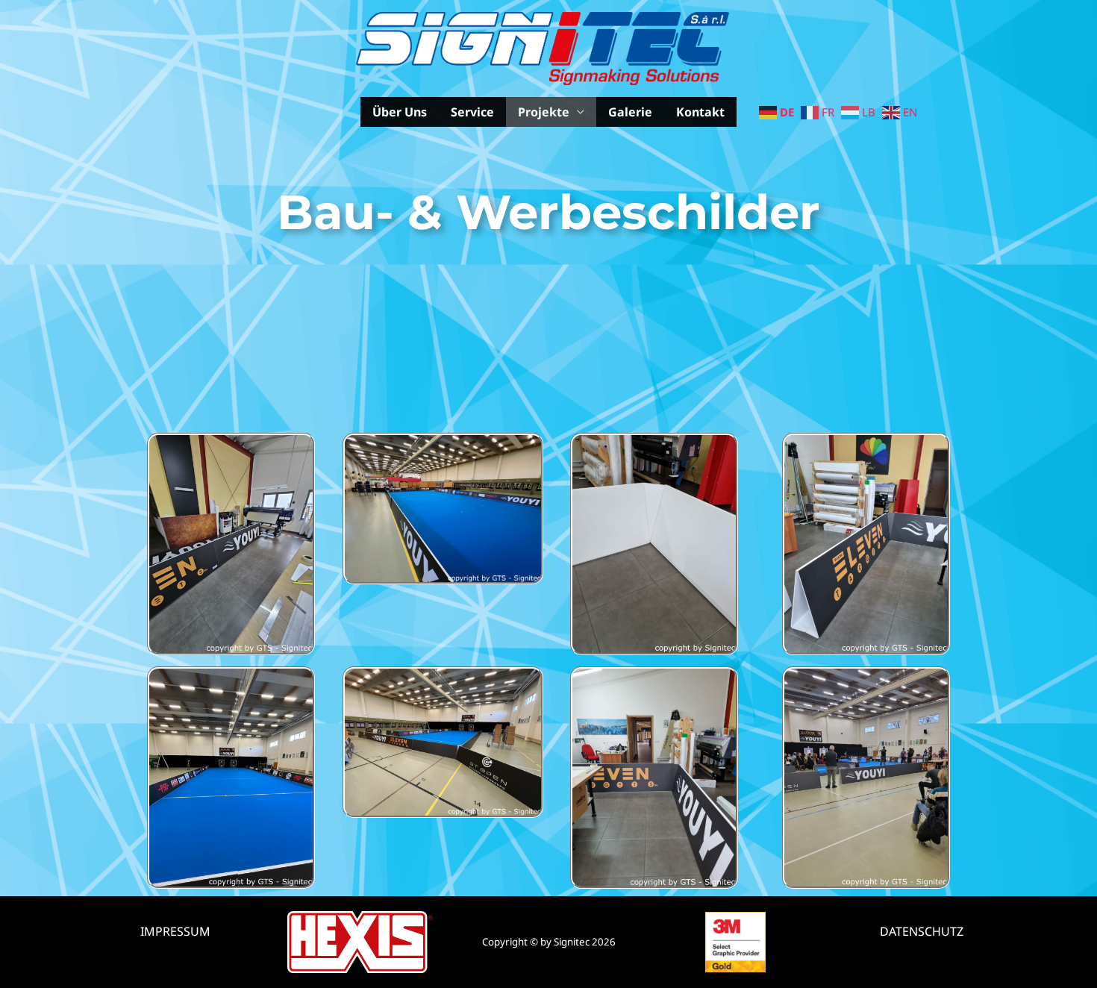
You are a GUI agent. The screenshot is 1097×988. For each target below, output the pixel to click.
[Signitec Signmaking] (542, 47)
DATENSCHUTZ (921, 931)
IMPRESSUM (175, 931)
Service (472, 112)
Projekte (543, 112)
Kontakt (700, 112)
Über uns (399, 112)
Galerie (630, 112)
